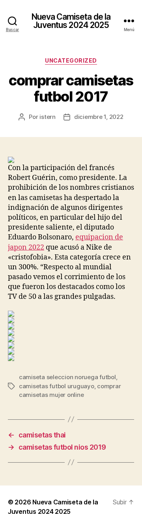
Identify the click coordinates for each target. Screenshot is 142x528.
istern (47, 116)
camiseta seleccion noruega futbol (67, 377)
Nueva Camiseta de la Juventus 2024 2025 (71, 21)
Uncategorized (71, 60)
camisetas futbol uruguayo (56, 386)
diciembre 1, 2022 (98, 116)
